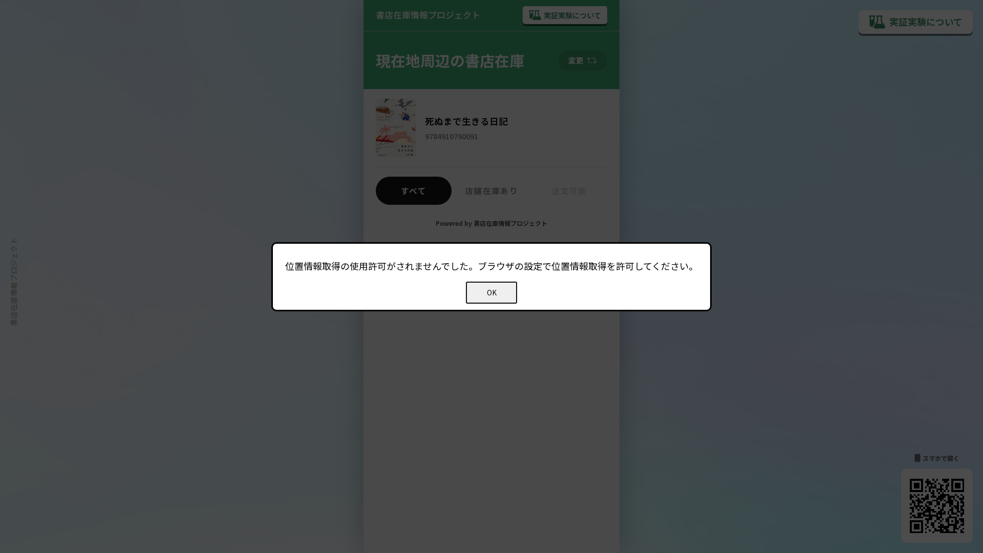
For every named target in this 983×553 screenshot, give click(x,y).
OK (492, 292)
